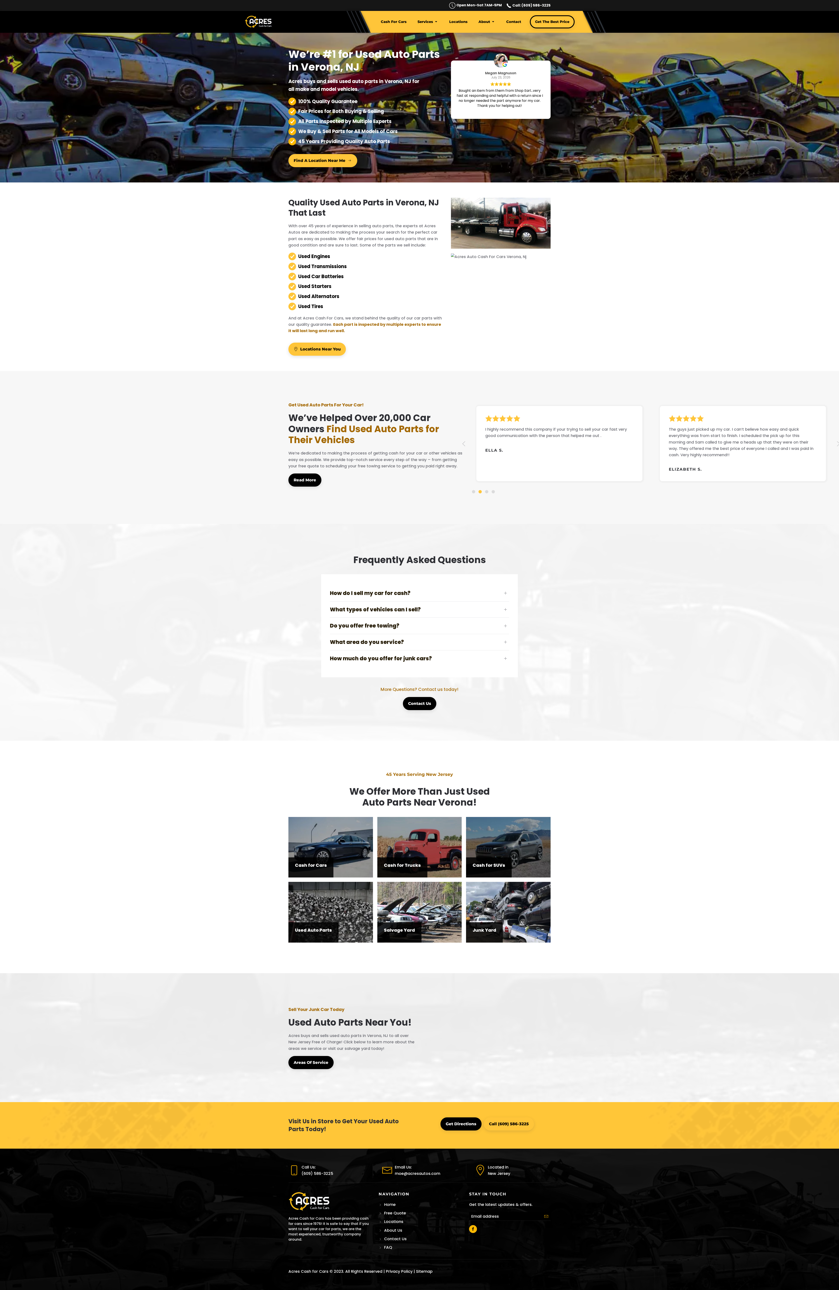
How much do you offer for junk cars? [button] (381, 658)
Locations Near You (320, 349)
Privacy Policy (399, 1271)
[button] (464, 443)
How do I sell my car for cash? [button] (370, 593)
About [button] (484, 22)
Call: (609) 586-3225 (531, 5)
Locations (458, 22)
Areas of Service (311, 1062)
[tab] (473, 491)
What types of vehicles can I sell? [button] (375, 609)
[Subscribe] (546, 1216)
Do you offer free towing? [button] (364, 625)
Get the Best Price (552, 22)
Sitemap (424, 1271)
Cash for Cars (394, 22)
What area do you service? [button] (367, 642)
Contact (513, 22)
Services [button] (425, 22)
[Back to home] (259, 22)
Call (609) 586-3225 (509, 1124)
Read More (305, 480)
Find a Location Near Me (319, 160)
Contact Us (419, 703)
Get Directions (461, 1124)
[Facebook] (473, 1229)
